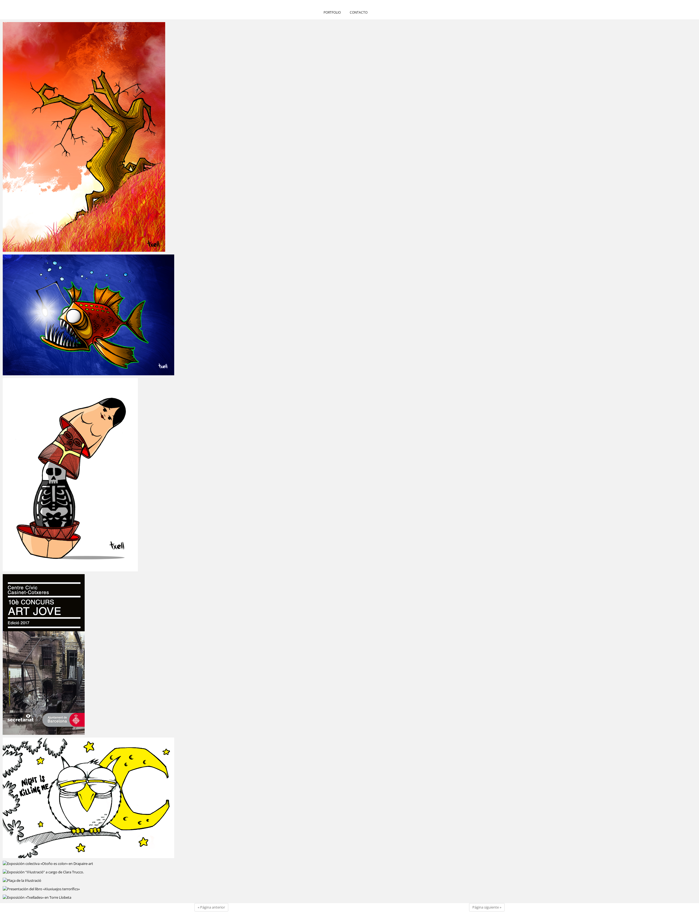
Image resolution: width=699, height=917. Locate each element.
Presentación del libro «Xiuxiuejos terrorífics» (52, 889)
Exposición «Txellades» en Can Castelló (46, 249)
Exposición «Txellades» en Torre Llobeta (47, 897)
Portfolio (332, 12)
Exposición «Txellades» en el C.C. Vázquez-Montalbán (60, 372)
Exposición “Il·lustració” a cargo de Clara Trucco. (54, 872)
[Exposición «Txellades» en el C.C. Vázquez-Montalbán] (88, 314)
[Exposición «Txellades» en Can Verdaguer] (88, 474)
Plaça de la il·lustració (29, 880)
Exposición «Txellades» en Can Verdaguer (48, 568)
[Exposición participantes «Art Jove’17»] (88, 654)
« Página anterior (211, 907)
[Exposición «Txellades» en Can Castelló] (88, 137)
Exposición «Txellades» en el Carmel (43, 855)
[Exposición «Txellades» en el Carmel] (88, 798)
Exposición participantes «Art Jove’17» (45, 732)
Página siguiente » (486, 907)
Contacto (359, 12)
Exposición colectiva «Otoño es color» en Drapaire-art (60, 864)
